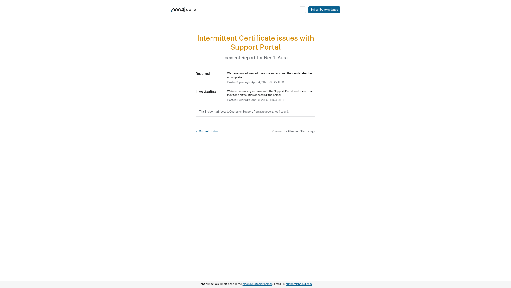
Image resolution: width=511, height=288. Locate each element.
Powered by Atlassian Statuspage (293, 131)
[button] (324, 9)
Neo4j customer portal (257, 284)
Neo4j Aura (276, 57)
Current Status (207, 131)
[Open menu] (302, 9)
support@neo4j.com (299, 284)
